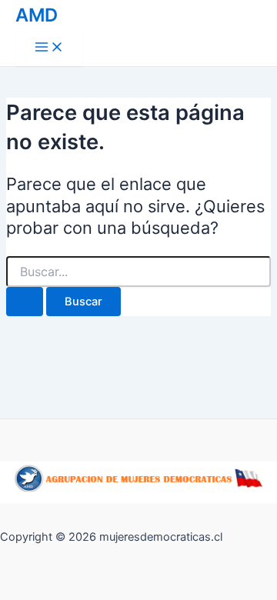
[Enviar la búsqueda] (24, 302)
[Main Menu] (49, 48)
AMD (36, 15)
